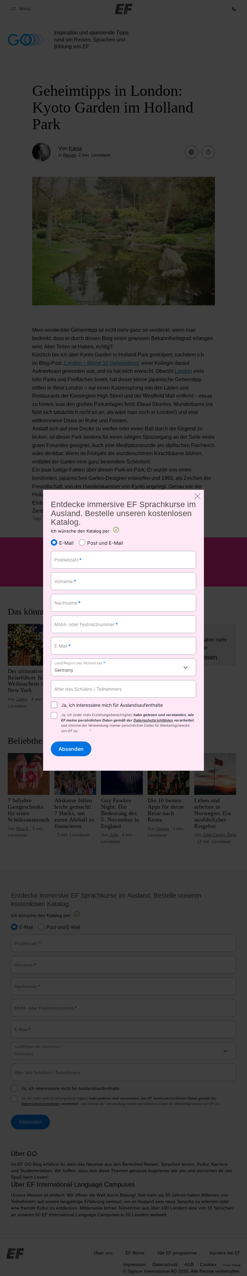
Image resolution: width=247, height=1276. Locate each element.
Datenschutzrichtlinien (153, 720)
